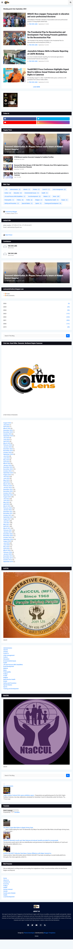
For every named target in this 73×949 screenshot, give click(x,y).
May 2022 (6, 502)
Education (18, 193)
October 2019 (7, 559)
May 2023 (6, 480)
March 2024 (6, 463)
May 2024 (6, 460)
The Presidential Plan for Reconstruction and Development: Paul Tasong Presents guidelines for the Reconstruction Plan (47, 35)
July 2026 (6, 424)
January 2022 (7, 509)
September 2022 (8, 495)
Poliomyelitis (9, 200)
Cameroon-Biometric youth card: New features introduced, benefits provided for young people (30, 840)
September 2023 (8, 473)
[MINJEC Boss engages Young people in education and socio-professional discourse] (14, 20)
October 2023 (7, 471)
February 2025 (7, 445)
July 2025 (6, 437)
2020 (36, 323)
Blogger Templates (49, 933)
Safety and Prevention (12, 203)
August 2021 (7, 519)
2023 (36, 313)
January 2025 (7, 447)
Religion (38, 200)
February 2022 (7, 508)
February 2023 (7, 485)
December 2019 (8, 556)
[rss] (44, 925)
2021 (36, 320)
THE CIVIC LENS (12, 246)
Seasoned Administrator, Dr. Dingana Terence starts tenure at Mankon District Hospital (34, 148)
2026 (36, 303)
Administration (15, 189)
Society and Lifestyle (9, 893)
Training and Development (52, 203)
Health (5, 887)
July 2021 (6, 521)
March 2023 (6, 484)
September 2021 (8, 517)
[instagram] (53, 122)
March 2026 (6, 428)
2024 (36, 310)
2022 (36, 317)
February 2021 (7, 530)
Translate (17, 812)
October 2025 (7, 434)
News (56, 196)
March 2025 (6, 443)
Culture (8, 193)
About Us (6, 880)
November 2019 (8, 558)
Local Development (9, 896)
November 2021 (8, 513)
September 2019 (8, 561)
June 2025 (6, 439)
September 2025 (8, 436)
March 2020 (6, 550)
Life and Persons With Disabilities (15, 196)
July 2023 (6, 476)
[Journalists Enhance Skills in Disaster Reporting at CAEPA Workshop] (14, 57)
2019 (36, 327)
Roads (64, 200)
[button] (2, 2)
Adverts (26, 189)
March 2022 (6, 506)
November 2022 (8, 491)
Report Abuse (8, 235)
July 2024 (6, 456)
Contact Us (6, 882)
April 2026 (6, 426)
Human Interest (8, 889)
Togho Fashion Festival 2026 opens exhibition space (18, 795)
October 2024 (7, 452)
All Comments (10, 295)
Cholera (36, 189)
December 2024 (8, 449)
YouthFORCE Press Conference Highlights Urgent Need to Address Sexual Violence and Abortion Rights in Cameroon (48, 72)
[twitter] (53, 118)
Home (5, 878)
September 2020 (8, 539)
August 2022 (7, 497)
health (45, 193)
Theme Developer (29, 933)
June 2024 (6, 458)
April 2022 (6, 504)
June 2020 (6, 545)
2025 (36, 307)
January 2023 (7, 487)
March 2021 (6, 528)
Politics (20, 200)
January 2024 (7, 465)
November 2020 (8, 535)
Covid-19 (46, 189)
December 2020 (8, 534)
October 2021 (7, 515)
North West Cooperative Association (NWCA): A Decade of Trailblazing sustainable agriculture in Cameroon (41, 174)
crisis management (59, 189)
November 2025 (8, 432)
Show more (11, 247)
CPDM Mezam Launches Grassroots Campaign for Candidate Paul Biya (34, 157)
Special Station (27, 203)
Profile (29, 200)
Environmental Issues (32, 193)
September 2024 (8, 454)
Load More (36, 87)
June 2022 (6, 500)
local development (34, 196)
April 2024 (6, 461)
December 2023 (8, 467)
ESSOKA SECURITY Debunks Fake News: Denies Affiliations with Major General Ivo (27, 853)
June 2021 (6, 522)
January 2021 (7, 532)
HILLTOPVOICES (8, 786)
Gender (5, 891)
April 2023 (6, 482)
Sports (38, 203)
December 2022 (8, 489)
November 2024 (8, 450)
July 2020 (6, 543)
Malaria (47, 196)
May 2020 (6, 546)
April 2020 (6, 548)
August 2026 (7, 423)
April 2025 (6, 441)
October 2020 (7, 537)
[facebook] (19, 118)
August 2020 (7, 541)
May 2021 (6, 524)
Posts (8, 293)
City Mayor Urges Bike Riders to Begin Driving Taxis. (18, 827)
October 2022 (7, 493)
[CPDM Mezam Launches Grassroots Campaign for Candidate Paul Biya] (8, 159)
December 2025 (8, 430)
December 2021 (8, 511)
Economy (6, 884)
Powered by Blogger (11, 211)
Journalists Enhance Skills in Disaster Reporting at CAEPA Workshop (47, 52)
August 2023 (7, 474)
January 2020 (7, 554)
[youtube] (19, 122)
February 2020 (7, 552)
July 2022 (6, 498)
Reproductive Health (51, 200)
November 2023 (8, 469)
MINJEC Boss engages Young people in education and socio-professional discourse (48, 15)
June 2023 (6, 478)
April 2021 (6, 526)
